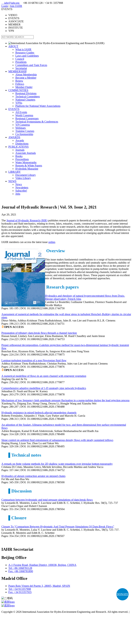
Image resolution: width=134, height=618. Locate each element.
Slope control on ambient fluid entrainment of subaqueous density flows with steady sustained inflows (57, 440)
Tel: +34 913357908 (19, 588)
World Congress (24, 115)
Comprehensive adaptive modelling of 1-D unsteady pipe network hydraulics (43, 388)
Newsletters (21, 187)
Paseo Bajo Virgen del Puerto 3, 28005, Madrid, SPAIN (39, 585)
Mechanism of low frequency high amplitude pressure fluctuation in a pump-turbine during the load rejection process (65, 400)
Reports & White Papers (28, 165)
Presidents (21, 61)
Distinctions (21, 143)
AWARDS (14, 137)
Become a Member (25, 77)
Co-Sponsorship (24, 134)
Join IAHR (16, 6)
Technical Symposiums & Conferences (36, 121)
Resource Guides (24, 52)
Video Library (23, 178)
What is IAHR (23, 49)
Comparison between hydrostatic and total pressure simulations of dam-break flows (47, 499)
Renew (19, 80)
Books (19, 156)
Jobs (17, 193)
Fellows (19, 83)
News (18, 184)
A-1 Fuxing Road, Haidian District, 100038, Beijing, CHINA (42, 564)
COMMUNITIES (18, 90)
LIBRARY (14, 171)
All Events (21, 112)
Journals (19, 149)
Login (4, 6)
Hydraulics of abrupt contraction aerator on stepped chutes (33, 476)
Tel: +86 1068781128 (20, 568)
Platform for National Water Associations (37, 105)
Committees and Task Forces (31, 65)
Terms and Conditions (13, 614)
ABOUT (13, 46)
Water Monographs (25, 162)
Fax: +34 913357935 (20, 592)
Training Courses (24, 131)
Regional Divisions (25, 93)
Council (19, 58)
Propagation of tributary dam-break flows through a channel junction (39, 332)
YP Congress (22, 124)
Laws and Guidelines (27, 55)
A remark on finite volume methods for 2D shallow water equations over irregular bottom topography (57, 463)
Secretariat (21, 68)
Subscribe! (21, 190)
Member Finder (23, 87)
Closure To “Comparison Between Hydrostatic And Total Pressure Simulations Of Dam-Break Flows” (57, 526)
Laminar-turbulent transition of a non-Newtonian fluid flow (33, 360)
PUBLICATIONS (18, 146)
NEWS (12, 181)
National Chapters (25, 99)
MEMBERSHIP (17, 71)
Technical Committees (27, 96)
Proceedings (22, 159)
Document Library (25, 174)
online (51, 242)
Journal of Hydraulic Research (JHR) (26, 220)
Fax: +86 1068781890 (20, 571)
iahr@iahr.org (10, 2)
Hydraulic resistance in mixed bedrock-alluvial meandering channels (38, 412)
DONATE (122, 594)
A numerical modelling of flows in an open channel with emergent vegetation (43, 375)
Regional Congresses (27, 118)
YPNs (18, 102)
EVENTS (13, 109)
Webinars (20, 127)
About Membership (26, 74)
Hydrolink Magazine (26, 168)
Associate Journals (25, 152)
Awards (19, 140)
